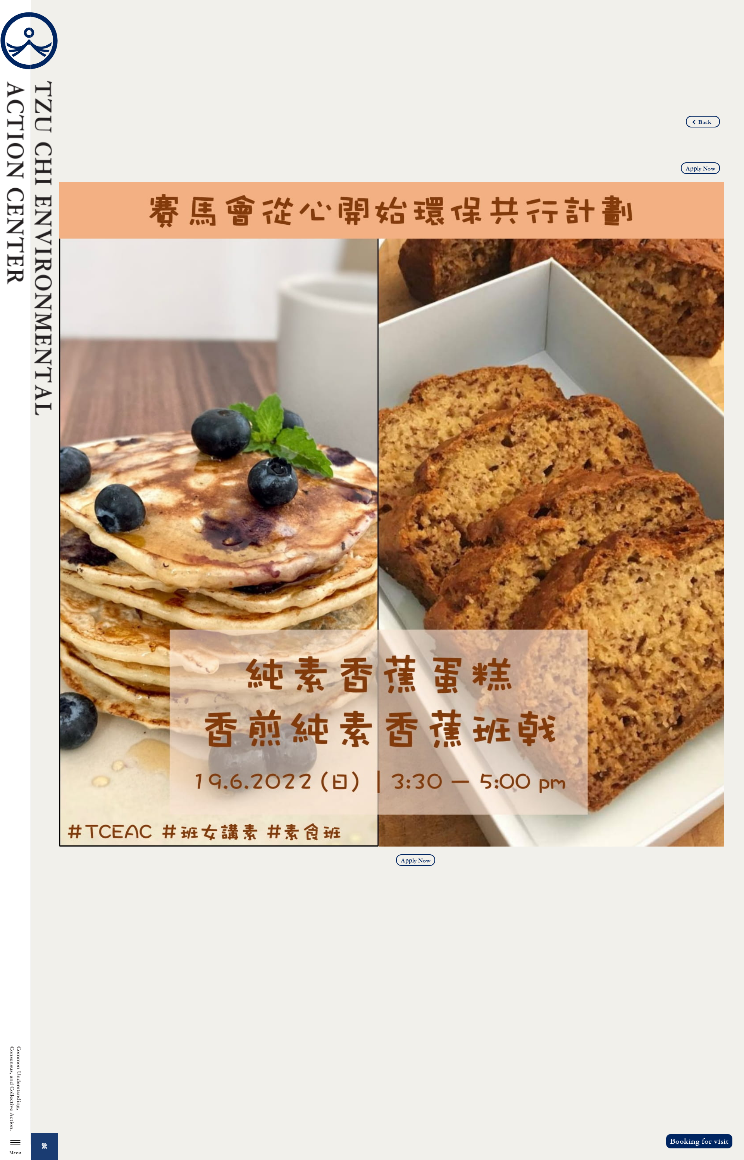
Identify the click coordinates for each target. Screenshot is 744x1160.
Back (704, 122)
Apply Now (700, 168)
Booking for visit (699, 1141)
